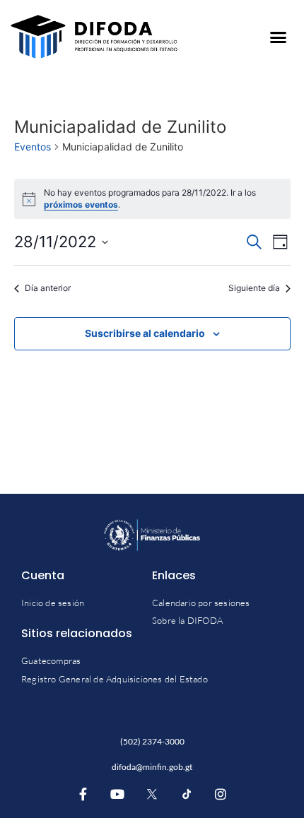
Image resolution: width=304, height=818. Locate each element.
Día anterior (48, 288)
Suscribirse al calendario (145, 333)
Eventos (32, 147)
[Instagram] (220, 794)
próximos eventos (81, 204)
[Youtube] (118, 794)
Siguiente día (254, 288)
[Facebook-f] (83, 794)
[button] (277, 36)
